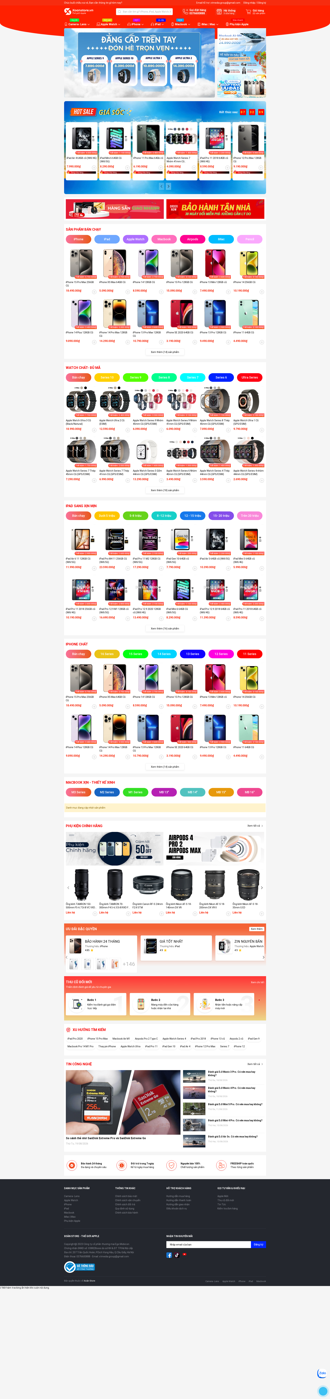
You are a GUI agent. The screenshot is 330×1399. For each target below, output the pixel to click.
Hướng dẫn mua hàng (178, 1196)
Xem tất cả (254, 825)
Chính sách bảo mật (126, 1196)
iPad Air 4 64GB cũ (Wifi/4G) (82, 158)
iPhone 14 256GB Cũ (244, 282)
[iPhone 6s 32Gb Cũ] (101, 964)
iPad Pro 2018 (198, 1038)
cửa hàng (229, 13)
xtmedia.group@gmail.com (225, 2)
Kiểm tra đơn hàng (227, 1208)
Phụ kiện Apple (239, 24)
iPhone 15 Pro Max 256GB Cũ (80, 284)
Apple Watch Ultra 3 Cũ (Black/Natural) (78, 422)
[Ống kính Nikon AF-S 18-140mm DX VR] (181, 885)
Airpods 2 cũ (236, 1038)
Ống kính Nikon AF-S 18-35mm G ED (245, 906)
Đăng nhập (249, 2)
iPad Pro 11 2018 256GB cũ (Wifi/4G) (80, 611)
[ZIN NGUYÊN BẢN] (225, 946)
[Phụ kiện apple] (115, 849)
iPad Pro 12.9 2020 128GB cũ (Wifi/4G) (147, 611)
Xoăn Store (89, 1280)
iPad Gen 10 (168, 1046)
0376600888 (197, 13)
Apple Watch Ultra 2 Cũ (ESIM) (111, 422)
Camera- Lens (77, 24)
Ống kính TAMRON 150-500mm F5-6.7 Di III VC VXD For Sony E (80, 906)
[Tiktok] (177, 1255)
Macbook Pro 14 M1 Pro (81, 1046)
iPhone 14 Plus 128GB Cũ (79, 332)
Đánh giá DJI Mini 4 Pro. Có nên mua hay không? (235, 1120)
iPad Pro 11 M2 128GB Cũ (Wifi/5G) (146, 560)
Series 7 (224, 1046)
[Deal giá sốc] (100, 112)
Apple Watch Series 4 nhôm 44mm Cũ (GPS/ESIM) (248, 472)
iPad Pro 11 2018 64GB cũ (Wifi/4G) (214, 160)
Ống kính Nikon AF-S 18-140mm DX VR (179, 906)
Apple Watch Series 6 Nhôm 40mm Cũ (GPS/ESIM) (181, 472)
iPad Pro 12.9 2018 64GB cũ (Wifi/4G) (215, 611)
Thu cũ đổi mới (225, 1200)
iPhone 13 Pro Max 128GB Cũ (147, 334)
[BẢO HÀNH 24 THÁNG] (75, 946)
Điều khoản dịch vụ (176, 1208)
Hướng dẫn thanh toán (178, 1200)
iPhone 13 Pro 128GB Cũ (213, 332)
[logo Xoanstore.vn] (78, 11)
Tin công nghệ (79, 1064)
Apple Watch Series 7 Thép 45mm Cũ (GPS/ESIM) (81, 472)
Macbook (181, 24)
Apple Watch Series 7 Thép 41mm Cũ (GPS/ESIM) (114, 472)
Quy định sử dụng (124, 1208)
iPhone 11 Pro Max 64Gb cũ (148, 158)
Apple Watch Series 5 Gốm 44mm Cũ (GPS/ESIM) (147, 472)
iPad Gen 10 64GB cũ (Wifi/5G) (177, 560)
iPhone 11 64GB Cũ (243, 332)
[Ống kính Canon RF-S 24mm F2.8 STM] (148, 885)
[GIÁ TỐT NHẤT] (150, 946)
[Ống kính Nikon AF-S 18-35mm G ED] (248, 885)
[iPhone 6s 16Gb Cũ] (74, 964)
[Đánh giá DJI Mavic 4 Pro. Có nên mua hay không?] (194, 1092)
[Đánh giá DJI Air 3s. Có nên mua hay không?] (194, 1141)
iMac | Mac (208, 24)
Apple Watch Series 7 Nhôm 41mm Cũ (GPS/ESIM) (178, 160)
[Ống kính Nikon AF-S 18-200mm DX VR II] (215, 885)
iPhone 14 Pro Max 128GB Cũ (113, 334)
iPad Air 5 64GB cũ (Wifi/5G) (215, 558)
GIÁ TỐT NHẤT (171, 941)
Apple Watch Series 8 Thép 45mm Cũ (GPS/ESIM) (215, 422)
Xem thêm (257, 929)
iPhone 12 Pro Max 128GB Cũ (247, 160)
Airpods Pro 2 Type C (146, 1038)
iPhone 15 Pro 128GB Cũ (179, 282)
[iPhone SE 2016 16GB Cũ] (87, 964)
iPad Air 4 (185, 1046)
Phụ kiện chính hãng (84, 826)
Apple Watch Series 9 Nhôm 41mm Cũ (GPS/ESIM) (181, 422)
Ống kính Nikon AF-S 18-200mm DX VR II (212, 906)
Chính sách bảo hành (126, 1212)
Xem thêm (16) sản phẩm (165, 628)
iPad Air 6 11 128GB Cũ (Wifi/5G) (78, 560)
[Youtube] (184, 1255)
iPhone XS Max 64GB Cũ (112, 282)
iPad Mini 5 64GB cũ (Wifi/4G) (244, 560)
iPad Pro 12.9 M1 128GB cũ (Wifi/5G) (114, 611)
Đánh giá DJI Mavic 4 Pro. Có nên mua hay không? (231, 1090)
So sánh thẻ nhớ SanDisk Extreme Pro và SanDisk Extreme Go (106, 1138)
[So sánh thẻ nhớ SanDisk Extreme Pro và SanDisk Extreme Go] (123, 1102)
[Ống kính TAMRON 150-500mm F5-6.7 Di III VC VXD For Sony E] (81, 885)
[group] (139, 63)
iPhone (135, 24)
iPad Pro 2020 (75, 1038)
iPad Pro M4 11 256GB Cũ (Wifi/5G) (113, 560)
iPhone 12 (239, 1046)
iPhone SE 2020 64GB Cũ (179, 332)
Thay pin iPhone (107, 1046)
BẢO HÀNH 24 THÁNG (102, 941)
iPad (158, 24)
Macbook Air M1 (121, 1038)
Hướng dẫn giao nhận (178, 1204)
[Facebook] (169, 1255)
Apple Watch (109, 24)
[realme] (215, 849)
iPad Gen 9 (254, 1038)
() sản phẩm (259, 13)
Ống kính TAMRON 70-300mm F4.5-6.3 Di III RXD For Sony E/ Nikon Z (115, 906)
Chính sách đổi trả (125, 1204)
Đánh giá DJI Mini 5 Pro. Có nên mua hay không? (235, 1104)
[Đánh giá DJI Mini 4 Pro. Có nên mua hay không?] (194, 1125)
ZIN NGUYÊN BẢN (248, 941)
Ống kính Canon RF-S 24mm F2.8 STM (148, 906)
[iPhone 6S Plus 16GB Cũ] (115, 964)
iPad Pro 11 (151, 1046)
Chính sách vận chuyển (127, 1200)
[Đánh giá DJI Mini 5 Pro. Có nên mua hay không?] (194, 1109)
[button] (66, 61)
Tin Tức (221, 1204)
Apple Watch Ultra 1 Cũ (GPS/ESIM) (245, 422)
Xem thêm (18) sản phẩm (165, 490)
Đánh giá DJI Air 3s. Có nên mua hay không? (233, 1136)
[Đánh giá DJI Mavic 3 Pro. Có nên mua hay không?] (194, 1076)
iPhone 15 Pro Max (97, 1038)
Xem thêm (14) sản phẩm (165, 352)
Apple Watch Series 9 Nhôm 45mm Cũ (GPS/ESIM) (148, 422)
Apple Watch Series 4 (174, 1038)
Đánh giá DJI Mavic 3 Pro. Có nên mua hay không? (231, 1073)
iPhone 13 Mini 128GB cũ (213, 282)
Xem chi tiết (257, 982)
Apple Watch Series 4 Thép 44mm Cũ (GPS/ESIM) (215, 472)
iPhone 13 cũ (218, 1038)
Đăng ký (261, 2)
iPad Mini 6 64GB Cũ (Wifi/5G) (111, 160)
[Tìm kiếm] (119, 11)
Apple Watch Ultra (130, 1046)
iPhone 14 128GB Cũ (144, 282)
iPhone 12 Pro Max (205, 1046)
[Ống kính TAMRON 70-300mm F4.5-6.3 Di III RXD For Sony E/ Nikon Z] (115, 885)
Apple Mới (222, 1196)
